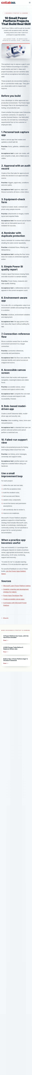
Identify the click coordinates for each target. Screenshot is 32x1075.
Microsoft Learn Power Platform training (17, 586)
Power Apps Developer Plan (13, 595)
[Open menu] (29, 2)
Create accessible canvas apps (13, 599)
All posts (5, 618)
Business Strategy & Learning (17, 13)
